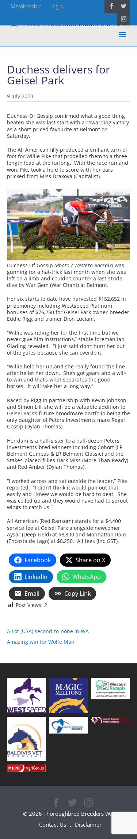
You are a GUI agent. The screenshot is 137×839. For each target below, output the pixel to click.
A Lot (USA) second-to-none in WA (48, 631)
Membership (26, 6)
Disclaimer (88, 824)
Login (56, 6)
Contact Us (52, 824)
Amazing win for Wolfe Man (41, 641)
